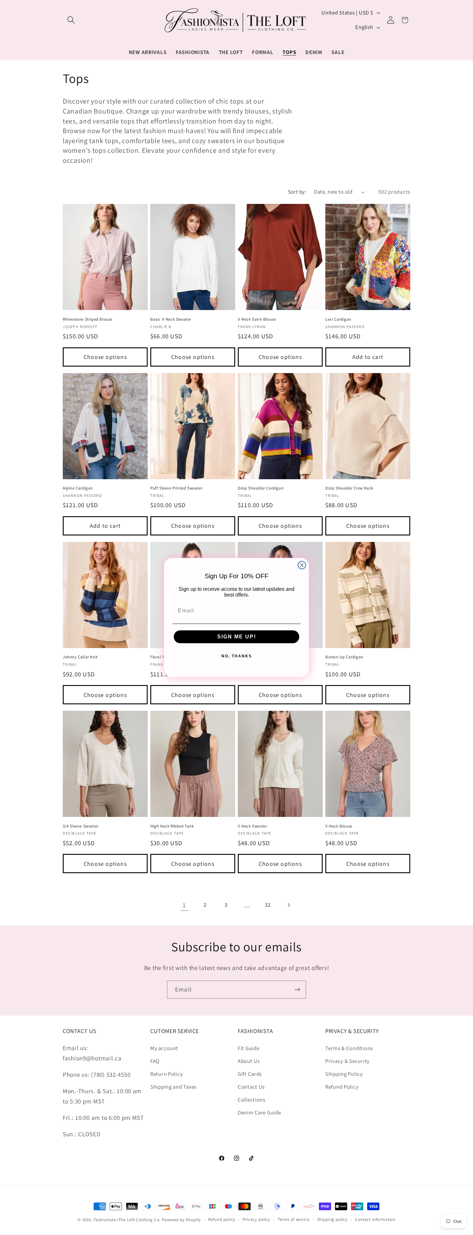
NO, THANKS (236, 656)
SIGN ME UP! (236, 636)
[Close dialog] (302, 565)
